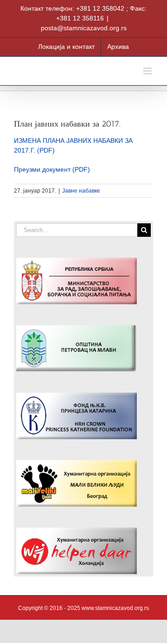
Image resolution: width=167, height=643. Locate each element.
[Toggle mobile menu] (148, 71)
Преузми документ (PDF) (52, 169)
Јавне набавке (81, 191)
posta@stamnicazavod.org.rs (84, 28)
